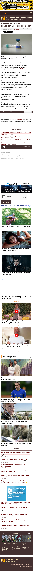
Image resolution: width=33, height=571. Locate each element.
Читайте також (16, 129)
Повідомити (27, 112)
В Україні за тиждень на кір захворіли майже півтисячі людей (16, 136)
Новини (16, 449)
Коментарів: (17, 29)
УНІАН (21, 69)
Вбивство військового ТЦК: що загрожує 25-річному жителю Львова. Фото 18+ (15, 470)
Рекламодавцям (16, 569)
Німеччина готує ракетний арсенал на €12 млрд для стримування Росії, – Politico (15, 502)
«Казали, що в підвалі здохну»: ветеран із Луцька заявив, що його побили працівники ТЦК (14, 460)
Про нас (3, 569)
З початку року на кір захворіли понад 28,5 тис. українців (14, 143)
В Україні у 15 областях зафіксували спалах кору (15, 139)
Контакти (8, 569)
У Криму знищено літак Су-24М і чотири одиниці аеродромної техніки (14, 520)
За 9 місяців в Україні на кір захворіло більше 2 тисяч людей (16, 133)
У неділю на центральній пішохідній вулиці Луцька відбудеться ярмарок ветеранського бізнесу (15, 526)
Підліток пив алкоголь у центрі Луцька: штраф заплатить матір (14, 465)
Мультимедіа (16, 533)
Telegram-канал (18, 119)
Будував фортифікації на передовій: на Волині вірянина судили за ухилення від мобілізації (14, 481)
